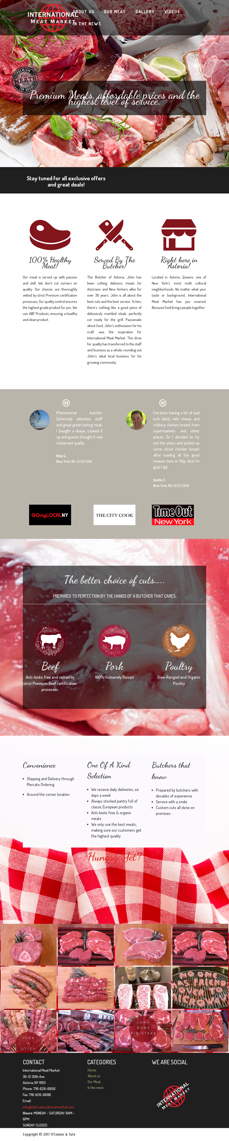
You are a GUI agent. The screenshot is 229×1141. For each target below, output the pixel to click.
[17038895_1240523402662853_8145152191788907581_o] (200, 945)
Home (92, 1070)
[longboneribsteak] (143, 1031)
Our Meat (94, 1081)
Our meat (115, 11)
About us (83, 11)
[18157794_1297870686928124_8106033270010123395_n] (200, 988)
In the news (87, 23)
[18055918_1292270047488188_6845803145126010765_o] (86, 1031)
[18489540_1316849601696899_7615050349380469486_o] (86, 988)
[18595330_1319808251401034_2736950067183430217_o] (29, 988)
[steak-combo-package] (200, 1031)
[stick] (29, 1031)
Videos (172, 11)
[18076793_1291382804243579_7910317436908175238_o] (143, 988)
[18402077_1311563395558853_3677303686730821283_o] (86, 945)
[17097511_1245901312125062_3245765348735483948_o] (143, 945)
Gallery (145, 11)
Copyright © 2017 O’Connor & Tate (49, 1134)
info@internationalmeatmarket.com (48, 1107)
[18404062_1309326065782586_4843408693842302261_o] (29, 945)
